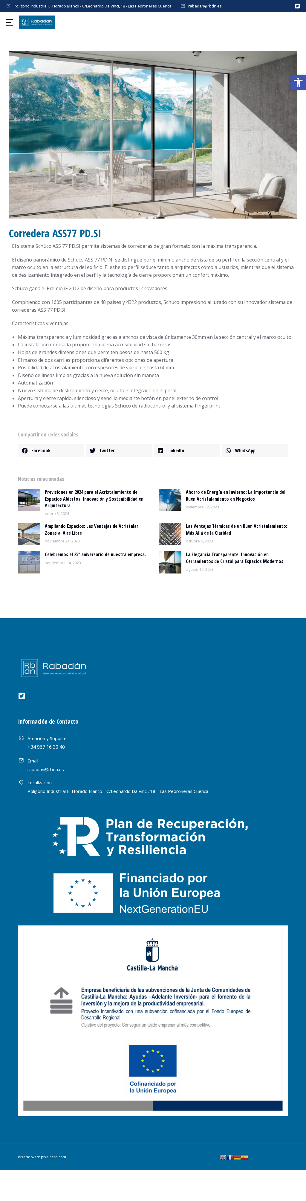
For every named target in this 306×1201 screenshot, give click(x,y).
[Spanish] (244, 1156)
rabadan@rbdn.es (205, 6)
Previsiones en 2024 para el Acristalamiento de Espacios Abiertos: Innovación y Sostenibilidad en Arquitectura (94, 499)
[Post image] (29, 500)
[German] (237, 1156)
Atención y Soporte (47, 738)
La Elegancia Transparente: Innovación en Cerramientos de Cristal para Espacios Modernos (234, 557)
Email (32, 761)
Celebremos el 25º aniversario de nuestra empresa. (95, 554)
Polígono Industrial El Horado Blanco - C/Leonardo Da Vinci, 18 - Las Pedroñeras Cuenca (93, 6)
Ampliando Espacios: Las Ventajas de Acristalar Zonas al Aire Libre (91, 529)
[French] (230, 1156)
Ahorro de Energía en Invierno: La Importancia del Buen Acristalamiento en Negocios (235, 495)
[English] (223, 1156)
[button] (298, 82)
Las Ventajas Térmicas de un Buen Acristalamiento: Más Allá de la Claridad (236, 529)
